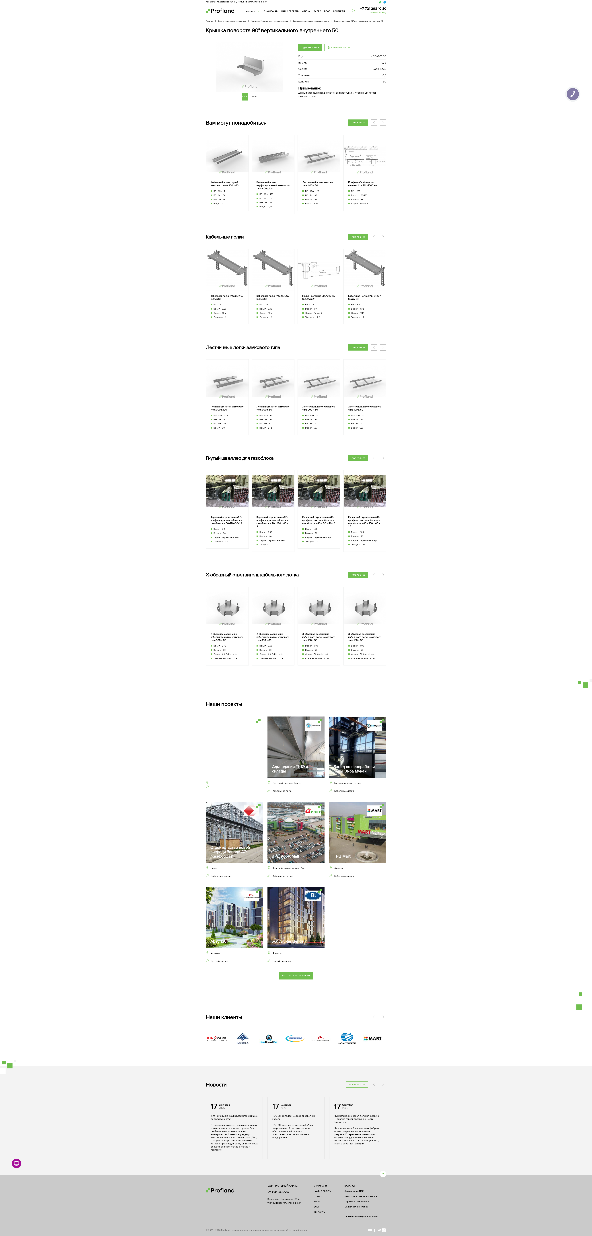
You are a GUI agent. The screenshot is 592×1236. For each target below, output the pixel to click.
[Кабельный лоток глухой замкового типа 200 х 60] (227, 173)
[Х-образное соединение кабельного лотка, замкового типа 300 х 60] (227, 626)
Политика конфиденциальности (361, 1216)
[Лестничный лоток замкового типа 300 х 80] (273, 397)
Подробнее (358, 122)
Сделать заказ (310, 47)
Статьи (306, 11)
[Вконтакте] (379, 1230)
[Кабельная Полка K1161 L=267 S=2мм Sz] (364, 286)
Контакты (339, 11)
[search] (355, 11)
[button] (383, 122)
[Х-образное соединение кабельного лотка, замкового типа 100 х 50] (319, 626)
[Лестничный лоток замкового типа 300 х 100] (227, 397)
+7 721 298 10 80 (373, 9)
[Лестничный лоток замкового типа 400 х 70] (319, 173)
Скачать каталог (341, 47)
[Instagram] (384, 1230)
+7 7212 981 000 (278, 1192)
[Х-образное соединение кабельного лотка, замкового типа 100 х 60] (273, 626)
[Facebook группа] (374, 1230)
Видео (317, 11)
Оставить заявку (377, 12)
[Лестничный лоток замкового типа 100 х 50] (364, 397)
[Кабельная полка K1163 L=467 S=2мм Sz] (227, 286)
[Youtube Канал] (370, 1230)
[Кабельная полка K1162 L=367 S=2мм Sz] (273, 286)
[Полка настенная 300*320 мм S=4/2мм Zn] (319, 286)
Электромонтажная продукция (361, 1196)
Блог (327, 11)
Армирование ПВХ (354, 1191)
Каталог (251, 11)
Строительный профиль (357, 1201)
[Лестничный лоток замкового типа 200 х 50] (319, 397)
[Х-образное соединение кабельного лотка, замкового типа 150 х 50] (364, 626)
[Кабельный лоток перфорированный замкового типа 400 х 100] (273, 174)
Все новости (357, 1084)
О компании (271, 11)
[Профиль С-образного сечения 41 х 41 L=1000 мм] (364, 173)
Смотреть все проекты (296, 975)
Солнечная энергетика (356, 1206)
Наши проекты (290, 11)
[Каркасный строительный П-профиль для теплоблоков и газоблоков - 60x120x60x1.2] (227, 509)
